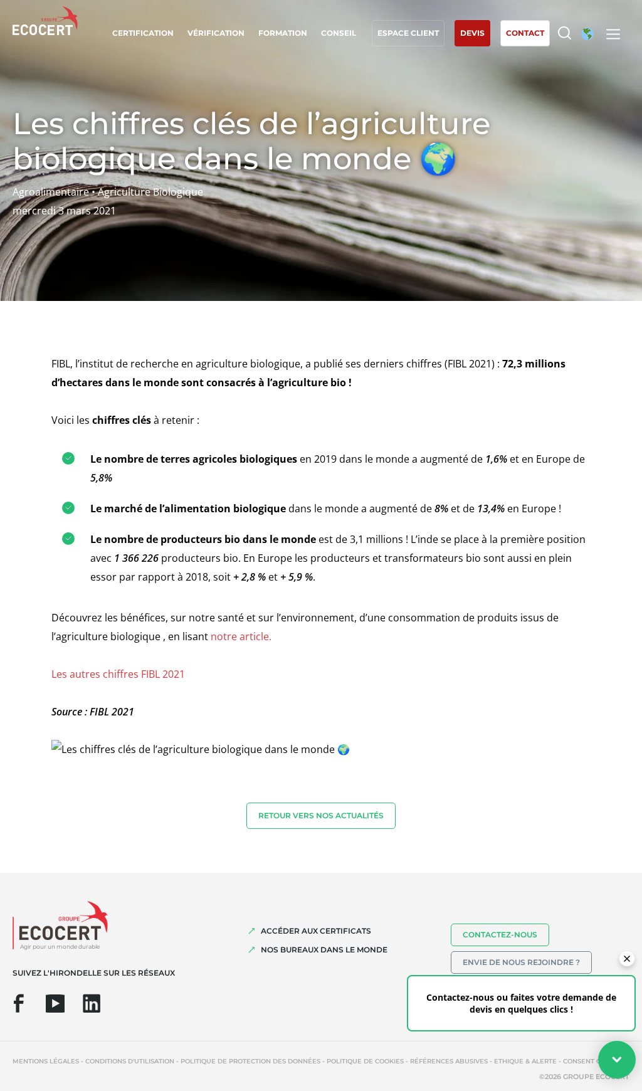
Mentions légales (46, 1061)
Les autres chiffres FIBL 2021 (118, 674)
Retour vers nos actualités (321, 815)
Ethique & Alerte (525, 1061)
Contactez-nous (500, 934)
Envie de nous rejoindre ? (521, 962)
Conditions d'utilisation (129, 1061)
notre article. (241, 636)
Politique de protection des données (250, 1061)
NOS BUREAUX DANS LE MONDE (324, 949)
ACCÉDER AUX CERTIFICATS (316, 931)
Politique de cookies (365, 1061)
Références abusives (449, 1061)
